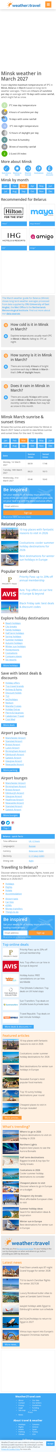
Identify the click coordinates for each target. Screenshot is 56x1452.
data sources (13, 313)
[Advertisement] (28, 39)
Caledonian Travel (14, 716)
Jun (50, 186)
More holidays (10, 665)
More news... (11, 1344)
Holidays (9, 883)
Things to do (11, 912)
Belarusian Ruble (36, 851)
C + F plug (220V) (36, 856)
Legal (20, 1408)
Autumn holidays (14, 643)
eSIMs (8, 905)
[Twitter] (8, 823)
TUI (7, 696)
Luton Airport (12, 747)
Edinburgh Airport (14, 754)
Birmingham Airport (15, 751)
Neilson (9, 702)
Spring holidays (13, 636)
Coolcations (11, 653)
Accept (50, 1443)
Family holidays (13, 629)
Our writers (36, 1403)
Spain (34, 1429)
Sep (23, 191)
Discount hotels (13, 692)
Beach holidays (13, 623)
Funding (35, 1408)
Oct (32, 191)
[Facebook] (3, 823)
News (20, 1414)
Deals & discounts (49, 174)
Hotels (8, 890)
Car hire (9, 902)
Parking (21, 1431)
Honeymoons (12, 649)
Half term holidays (14, 633)
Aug (15, 191)
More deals (9, 725)
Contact (21, 1403)
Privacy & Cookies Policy (10, 1449)
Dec (50, 191)
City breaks (11, 626)
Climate (21, 1434)
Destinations (38, 173)
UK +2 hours (34, 841)
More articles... (12, 1117)
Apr (32, 186)
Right (31, 860)
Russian (32, 846)
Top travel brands (14, 686)
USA (34, 1434)
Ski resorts (10, 659)
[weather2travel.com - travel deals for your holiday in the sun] (23, 7)
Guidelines (36, 1405)
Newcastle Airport (14, 764)
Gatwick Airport (13, 757)
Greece (35, 1427)
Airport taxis (11, 898)
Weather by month (17, 174)
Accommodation (13, 893)
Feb (14, 186)
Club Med (10, 719)
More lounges (10, 815)
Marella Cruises (13, 706)
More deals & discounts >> (18, 1026)
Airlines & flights (13, 689)
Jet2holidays (11, 699)
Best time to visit (6, 174)
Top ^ (6, 828)
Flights (8, 887)
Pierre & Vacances (14, 712)
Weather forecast (28, 174)
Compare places (13, 656)
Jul (5, 191)
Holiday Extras (12, 709)
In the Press (32, 1411)
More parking (10, 770)
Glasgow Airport (13, 761)
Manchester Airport (15, 737)
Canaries (35, 1424)
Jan (5, 186)
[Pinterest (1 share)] (13, 823)
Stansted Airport (13, 741)
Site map (22, 1410)
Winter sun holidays (15, 646)
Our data (35, 1400)
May (41, 186)
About (20, 1400)
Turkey (35, 1431)
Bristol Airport (12, 744)
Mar (23, 186)
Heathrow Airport (14, 799)
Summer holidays (14, 639)
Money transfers (14, 908)
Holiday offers (12, 682)
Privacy (21, 1405)
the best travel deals (25, 1248)
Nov (41, 191)
